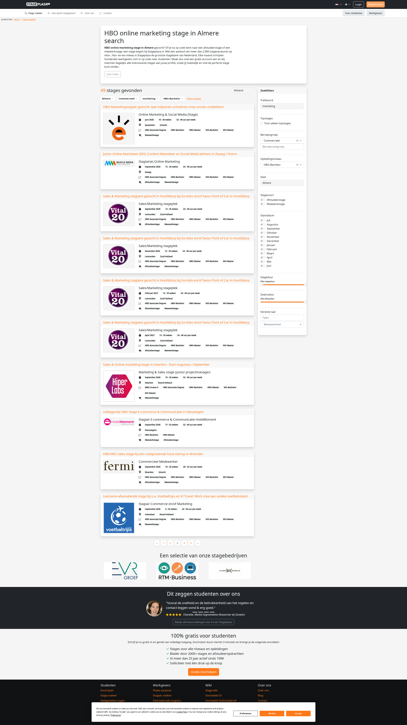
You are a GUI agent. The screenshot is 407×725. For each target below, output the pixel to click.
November (273, 237)
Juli (268, 220)
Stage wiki (211, 690)
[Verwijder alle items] (297, 141)
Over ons (89, 13)
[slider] (262, 284)
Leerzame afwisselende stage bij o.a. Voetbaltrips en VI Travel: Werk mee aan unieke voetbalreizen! (175, 496)
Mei (269, 261)
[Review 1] (195, 612)
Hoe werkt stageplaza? (63, 13)
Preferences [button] (116, 715)
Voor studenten (353, 13)
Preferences (245, 713)
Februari (272, 249)
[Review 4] (212, 612)
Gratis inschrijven (203, 672)
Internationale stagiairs (167, 700)
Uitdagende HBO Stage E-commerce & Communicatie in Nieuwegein (153, 412)
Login (358, 4)
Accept (298, 713)
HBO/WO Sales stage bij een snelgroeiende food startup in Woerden (153, 454)
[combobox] (282, 141)
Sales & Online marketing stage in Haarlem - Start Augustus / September (156, 364)
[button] (338, 4)
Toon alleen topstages (277, 123)
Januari (271, 245)
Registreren (376, 4)
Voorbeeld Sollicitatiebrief (221, 700)
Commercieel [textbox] (272, 140)
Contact (107, 13)
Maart (270, 253)
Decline (272, 713)
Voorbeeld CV (213, 695)
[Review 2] (200, 612)
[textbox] (280, 324)
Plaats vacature (162, 690)
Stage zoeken (35, 13)
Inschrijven (107, 690)
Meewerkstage (276, 204)
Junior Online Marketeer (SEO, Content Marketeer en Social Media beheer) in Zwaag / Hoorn (170, 154)
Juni (269, 266)
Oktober (272, 232)
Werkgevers (375, 13)
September (273, 228)
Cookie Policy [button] (182, 712)
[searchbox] (282, 147)
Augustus (272, 224)
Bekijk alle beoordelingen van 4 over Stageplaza (203, 622)
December (273, 241)
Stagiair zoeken (162, 695)
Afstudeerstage (276, 200)
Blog (260, 695)
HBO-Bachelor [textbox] (272, 164)
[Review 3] (206, 612)
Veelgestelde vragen (112, 700)
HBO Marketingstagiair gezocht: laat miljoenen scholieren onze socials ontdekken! (163, 107)
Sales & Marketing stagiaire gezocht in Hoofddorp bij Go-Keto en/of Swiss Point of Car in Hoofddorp (176, 196)
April (269, 257)
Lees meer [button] (112, 74)
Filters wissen (194, 98)
